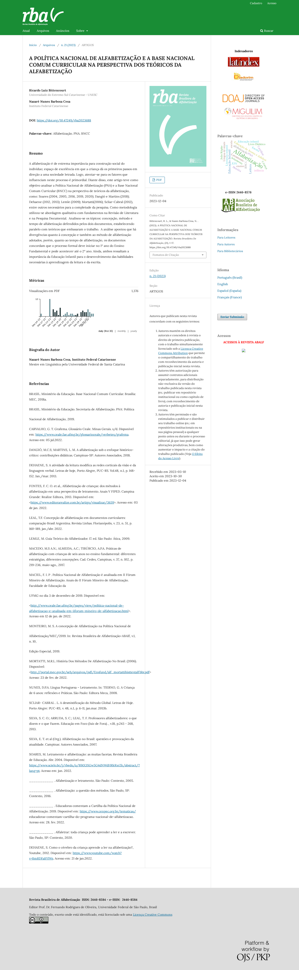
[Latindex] (243, 66)
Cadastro (256, 3)
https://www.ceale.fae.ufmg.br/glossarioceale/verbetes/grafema (81, 434)
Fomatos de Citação (166, 255)
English (222, 284)
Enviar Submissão (232, 317)
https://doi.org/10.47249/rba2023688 (64, 120)
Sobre (80, 31)
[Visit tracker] (243, 351)
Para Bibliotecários (230, 251)
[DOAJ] (244, 97)
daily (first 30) (105, 331)
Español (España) (229, 291)
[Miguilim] (244, 112)
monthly (122, 331)
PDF (159, 180)
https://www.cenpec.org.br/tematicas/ (108, 811)
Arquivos (43, 31)
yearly (133, 331)
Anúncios (62, 31)
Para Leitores (226, 237)
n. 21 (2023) (68, 45)
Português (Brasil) (229, 277)
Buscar (268, 31)
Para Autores (226, 244)
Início (33, 45)
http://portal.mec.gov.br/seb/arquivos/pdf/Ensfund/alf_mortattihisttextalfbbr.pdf (90, 672)
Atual (26, 31)
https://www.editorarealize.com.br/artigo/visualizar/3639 (72, 502)
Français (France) (229, 297)
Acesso (271, 3)
